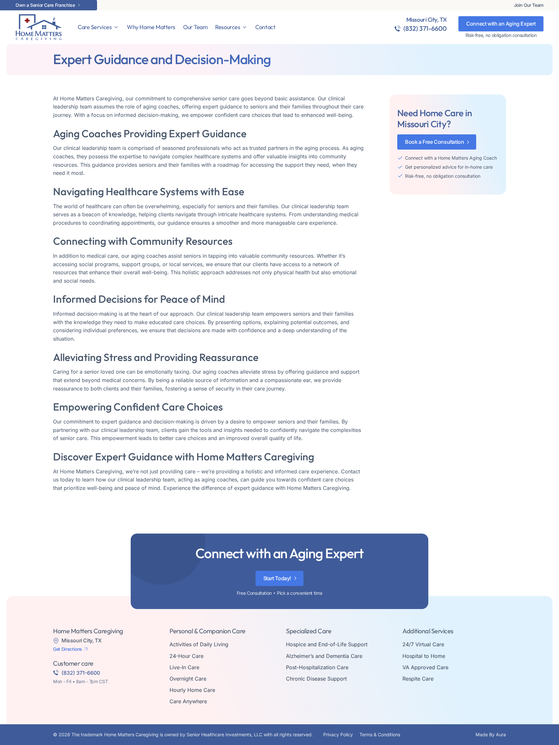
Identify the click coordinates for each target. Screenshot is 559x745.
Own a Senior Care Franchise (45, 5)
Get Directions (67, 649)
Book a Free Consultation (434, 142)
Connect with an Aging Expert (501, 23)
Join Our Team (528, 5)
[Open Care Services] (116, 27)
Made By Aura (491, 734)
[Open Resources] (244, 27)
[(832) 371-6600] (397, 28)
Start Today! (277, 578)
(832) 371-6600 (425, 28)
